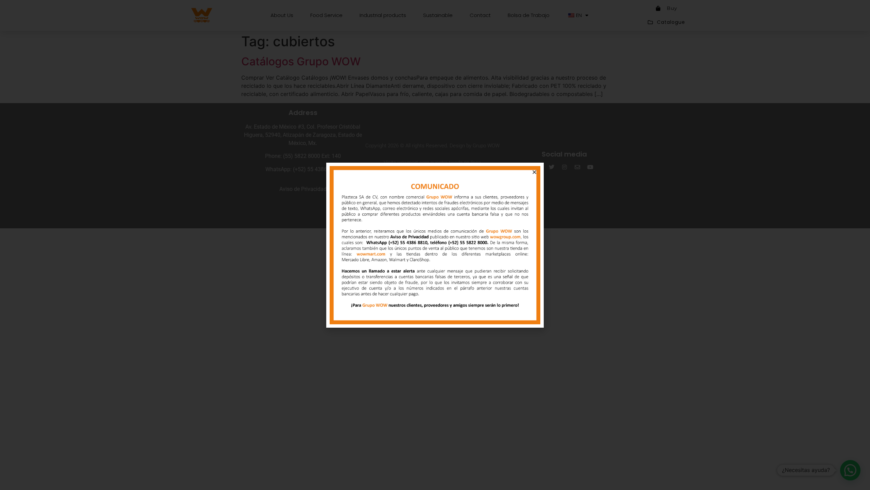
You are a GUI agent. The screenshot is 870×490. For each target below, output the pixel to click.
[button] (534, 172)
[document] (435, 245)
